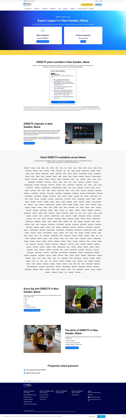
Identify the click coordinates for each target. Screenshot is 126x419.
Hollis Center (71, 207)
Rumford (94, 241)
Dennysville (33, 190)
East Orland (83, 193)
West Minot (74, 266)
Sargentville (90, 244)
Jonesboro (77, 210)
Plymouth (45, 238)
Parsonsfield (46, 235)
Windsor (69, 269)
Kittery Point (51, 213)
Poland (50, 238)
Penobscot (86, 235)
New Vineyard (29, 227)
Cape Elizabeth (31, 182)
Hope (77, 207)
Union (46, 261)
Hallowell (70, 204)
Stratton (34, 258)
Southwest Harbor (88, 252)
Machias (44, 218)
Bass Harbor (59, 170)
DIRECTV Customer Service (94, 392)
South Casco (89, 249)
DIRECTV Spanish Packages (30, 404)
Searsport (48, 246)
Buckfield (41, 179)
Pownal (77, 238)
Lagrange (58, 213)
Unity (50, 261)
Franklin (93, 199)
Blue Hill (69, 173)
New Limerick (75, 224)
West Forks (58, 266)
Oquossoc (61, 232)
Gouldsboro (81, 201)
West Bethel (97, 263)
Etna (100, 196)
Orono (75, 232)
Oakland (27, 232)
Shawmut (85, 246)
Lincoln (40, 215)
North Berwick (81, 227)
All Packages (27, 392)
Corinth (95, 184)
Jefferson (71, 210)
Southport (80, 252)
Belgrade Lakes (85, 170)
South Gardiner (38, 252)
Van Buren (55, 261)
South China (96, 249)
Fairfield (31, 199)
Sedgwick (73, 246)
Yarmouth (61, 272)
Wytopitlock (54, 272)
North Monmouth (34, 230)
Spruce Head (33, 255)
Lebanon (72, 213)
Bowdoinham (97, 173)
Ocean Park (33, 232)
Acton (47, 168)
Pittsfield (39, 238)
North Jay (26, 230)
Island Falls (28, 210)
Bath (65, 170)
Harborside (93, 204)
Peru (101, 235)
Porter (66, 238)
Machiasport (50, 218)
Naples (38, 168)
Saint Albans (40, 244)
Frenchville (39, 201)
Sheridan (92, 246)
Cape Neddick (39, 182)
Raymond (38, 241)
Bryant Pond (34, 179)
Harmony (100, 204)
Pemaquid (74, 235)
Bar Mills (53, 170)
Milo (71, 221)
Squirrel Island (41, 255)
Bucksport (46, 179)
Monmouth (87, 221)
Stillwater (77, 255)
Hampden (76, 204)
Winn (74, 269)
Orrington (81, 232)
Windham (63, 269)
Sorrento (67, 249)
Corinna (90, 184)
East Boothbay (34, 193)
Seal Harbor (35, 246)
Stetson (66, 255)
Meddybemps (37, 221)
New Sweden (98, 224)
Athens (85, 168)
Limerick (100, 213)
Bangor (41, 170)
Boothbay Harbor (83, 173)
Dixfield (48, 190)
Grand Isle (88, 201)
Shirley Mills (30, 249)
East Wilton (45, 196)
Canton (99, 179)
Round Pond (82, 241)
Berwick (27, 173)
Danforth (87, 187)
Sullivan (44, 258)
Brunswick (27, 179)
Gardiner (58, 201)
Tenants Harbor (77, 258)
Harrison (40, 207)
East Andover (91, 190)
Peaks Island (67, 235)
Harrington (33, 207)
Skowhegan (42, 249)
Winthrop (93, 269)
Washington (45, 263)
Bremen (37, 176)
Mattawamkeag (96, 218)
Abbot (43, 168)
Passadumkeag (54, 235)
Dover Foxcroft (60, 190)
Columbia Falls (70, 184)
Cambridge (82, 179)
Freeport (27, 201)
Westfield (42, 269)
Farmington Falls (59, 199)
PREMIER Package (28, 401)
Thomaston (85, 258)
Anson (75, 168)
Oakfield (100, 230)
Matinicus (88, 218)
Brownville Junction (96, 176)
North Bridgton (89, 227)
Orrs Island (87, 232)
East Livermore (50, 193)
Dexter (43, 190)
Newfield (43, 227)
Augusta (95, 168)
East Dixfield (43, 193)
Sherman (97, 246)
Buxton (72, 179)
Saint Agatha (33, 244)
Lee (76, 213)
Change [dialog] (32, 1)
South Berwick (73, 249)
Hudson (92, 207)
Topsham (28, 261)
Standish (54, 255)
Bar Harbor (46, 170)
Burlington (53, 179)
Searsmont (42, 246)
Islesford (56, 210)
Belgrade (78, 170)
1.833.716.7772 (50, 162)
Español (100, 1)
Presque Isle (83, 238)
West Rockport (28, 269)
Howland (87, 207)
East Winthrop (52, 196)
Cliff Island (58, 184)
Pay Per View (43, 399)
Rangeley (32, 241)
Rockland (63, 241)
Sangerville (83, 244)
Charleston (95, 182)
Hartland (45, 207)
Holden (65, 207)
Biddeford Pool (45, 173)
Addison (52, 168)
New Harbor (68, 224)
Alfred (61, 168)
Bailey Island (28, 170)
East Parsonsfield (91, 193)
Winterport (86, 269)
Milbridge (55, 221)
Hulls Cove (98, 207)
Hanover (87, 204)
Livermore (89, 215)
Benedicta (93, 170)
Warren (33, 263)
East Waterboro (37, 196)
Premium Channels (44, 395)
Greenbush (30, 204)
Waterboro (52, 263)
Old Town (55, 232)
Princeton (89, 238)
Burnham (59, 179)
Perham (92, 235)
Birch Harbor (59, 173)
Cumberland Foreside (56, 187)
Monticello (27, 224)
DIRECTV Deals (75, 395)
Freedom (99, 199)
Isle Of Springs (43, 210)
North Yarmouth (78, 230)
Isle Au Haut (35, 210)
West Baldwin (89, 263)
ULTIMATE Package (28, 399)
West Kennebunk (66, 266)
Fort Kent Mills (81, 199)
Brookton (75, 176)
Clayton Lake (51, 184)
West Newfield (82, 266)
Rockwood (75, 241)
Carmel (65, 182)
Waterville (65, 263)
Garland (63, 201)
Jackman (62, 210)
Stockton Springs (92, 255)
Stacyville (48, 255)
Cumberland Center (45, 187)
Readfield (44, 241)
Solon (61, 249)
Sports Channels (43, 392)
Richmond (50, 241)
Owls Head (93, 232)
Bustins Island (66, 179)
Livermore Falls (96, 215)
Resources (90, 395)
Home (25, 381)
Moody (33, 224)
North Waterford (69, 230)
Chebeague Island (28, 184)
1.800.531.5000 (68, 160)
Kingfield (40, 213)
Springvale (26, 255)
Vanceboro (61, 261)
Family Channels (43, 397)
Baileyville (35, 170)
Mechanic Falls (29, 221)
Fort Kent (74, 199)
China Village (44, 184)
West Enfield (42, 266)
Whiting (53, 269)
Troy (38, 261)
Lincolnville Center (55, 215)
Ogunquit (39, 232)
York (66, 272)
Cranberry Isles (29, 187)
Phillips (27, 238)
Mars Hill (83, 218)
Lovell (34, 218)
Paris (41, 235)
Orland (71, 232)
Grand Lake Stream (96, 201)
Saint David (47, 244)
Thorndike (92, 258)
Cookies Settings (92, 416)
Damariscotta (80, 187)
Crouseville (37, 187)
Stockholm (83, 255)
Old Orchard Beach (47, 232)
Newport (48, 227)
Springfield (96, 252)
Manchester (70, 218)
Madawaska (58, 218)
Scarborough (97, 244)
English (96, 1)
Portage (62, 238)
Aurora (100, 168)
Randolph (26, 241)
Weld (74, 263)
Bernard (98, 170)
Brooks (69, 176)
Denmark (27, 190)
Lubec (38, 218)
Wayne (70, 263)
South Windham (73, 252)
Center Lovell (81, 182)
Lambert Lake (65, 213)
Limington (35, 215)
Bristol (59, 176)
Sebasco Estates (61, 246)
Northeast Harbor (88, 230)
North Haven (97, 227)
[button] (63, 370)
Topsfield (98, 258)
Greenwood (58, 204)
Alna (65, 168)
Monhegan (80, 221)
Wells (78, 263)
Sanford (77, 244)
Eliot (82, 196)
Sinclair (36, 249)
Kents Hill (34, 213)
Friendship (46, 201)
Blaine (64, 173)
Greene (36, 204)
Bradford (27, 176)
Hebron (50, 207)
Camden (89, 179)
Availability (29, 381)
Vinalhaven (80, 261)
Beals (68, 170)
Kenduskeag (90, 210)
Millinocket (66, 221)
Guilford (64, 204)
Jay (66, 210)
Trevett (33, 261)
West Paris (89, 266)
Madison (64, 218)
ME (34, 381)
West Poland (96, 266)
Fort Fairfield (67, 199)
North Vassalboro (51, 230)
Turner (41, 261)
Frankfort (88, 199)
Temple (71, 258)
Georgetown (69, 201)
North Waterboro (60, 230)
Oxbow (99, 232)
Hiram (60, 207)
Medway (44, 221)
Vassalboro (68, 261)
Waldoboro (90, 261)
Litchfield (75, 215)
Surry (58, 258)
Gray (25, 204)
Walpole (28, 263)
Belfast (73, 170)
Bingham (52, 173)
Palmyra (36, 235)
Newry (53, 227)
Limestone (28, 215)
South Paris (46, 252)
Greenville (41, 204)
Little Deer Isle (82, 215)
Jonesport (83, 210)
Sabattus (100, 241)
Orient (66, 232)
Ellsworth (86, 196)
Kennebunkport (27, 213)
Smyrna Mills (56, 249)
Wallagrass (97, 261)
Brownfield (81, 176)
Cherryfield (36, 184)
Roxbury (88, 241)
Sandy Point (71, 244)
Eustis (74, 187)
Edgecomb (76, 196)
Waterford (58, 263)
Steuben (72, 255)
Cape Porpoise (47, 182)
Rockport (69, 241)
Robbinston (57, 241)
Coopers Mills (79, 184)
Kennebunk (97, 210)
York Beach (71, 272)
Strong (39, 258)
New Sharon (91, 224)
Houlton (82, 207)
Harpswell (27, 207)
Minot (75, 221)
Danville (92, 187)
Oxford (25, 235)
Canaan (94, 179)
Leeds (80, 213)
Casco (70, 182)
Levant (84, 213)
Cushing (65, 187)
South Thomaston (63, 252)
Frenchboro (33, 201)
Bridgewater (48, 176)
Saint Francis (55, 244)
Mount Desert (44, 224)
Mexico (49, 221)
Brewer (42, 176)
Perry (97, 235)
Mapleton (77, 218)
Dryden (72, 190)
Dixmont (54, 190)
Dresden (67, 190)
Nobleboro (58, 227)
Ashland (80, 168)
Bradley (32, 176)
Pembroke (80, 235)
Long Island (29, 218)
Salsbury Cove (63, 244)
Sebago (54, 246)
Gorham (75, 201)
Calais (77, 179)
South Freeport (30, 252)
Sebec (68, 246)
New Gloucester (60, 224)
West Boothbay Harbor (32, 266)
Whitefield (47, 269)
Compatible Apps (60, 392)
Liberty (95, 213)
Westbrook (35, 269)
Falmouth (37, 199)
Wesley (83, 263)
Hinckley (56, 207)
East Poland (99, 193)
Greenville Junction (49, 204)
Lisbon (62, 215)
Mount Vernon (51, 224)
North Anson (73, 227)
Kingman (33, 168)
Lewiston (90, 213)
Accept (101, 416)
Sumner (49, 258)
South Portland (54, 252)
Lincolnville (46, 215)
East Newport (75, 193)
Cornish (100, 184)
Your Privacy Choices (95, 397)
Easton (59, 196)
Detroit (38, 190)
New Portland (83, 224)
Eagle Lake (83, 190)
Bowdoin (90, 173)
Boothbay (75, 173)
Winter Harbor (80, 269)
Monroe (93, 221)
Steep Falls (60, 255)
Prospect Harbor (97, 238)
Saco (27, 244)
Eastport (64, 196)
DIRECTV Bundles (76, 392)
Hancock (82, 204)
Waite (85, 261)
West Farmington (50, 266)
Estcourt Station (93, 196)
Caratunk (55, 182)
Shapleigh (79, 246)
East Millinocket (67, 193)
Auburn (90, 168)
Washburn (39, 263)
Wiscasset (99, 269)
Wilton (58, 269)
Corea (85, 184)
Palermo (31, 235)
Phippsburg (33, 238)
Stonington (28, 258)
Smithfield (48, 249)
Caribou (60, 182)
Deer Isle (98, 187)
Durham (77, 190)
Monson (98, 221)
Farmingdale (43, 199)
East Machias (59, 193)
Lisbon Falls (68, 215)
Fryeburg (52, 201)
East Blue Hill (27, 193)
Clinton (64, 184)
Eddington (70, 196)
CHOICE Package (28, 397)
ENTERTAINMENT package (30, 395)
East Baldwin (98, 190)
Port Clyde (56, 238)
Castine (74, 182)
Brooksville (26, 168)
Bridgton (55, 176)
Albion (57, 168)
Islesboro (50, 210)
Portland (72, 238)
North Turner (42, 230)
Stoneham (99, 255)
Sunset (54, 258)
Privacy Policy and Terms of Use (94, 400)
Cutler (69, 187)
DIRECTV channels (48, 137)
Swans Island (64, 258)
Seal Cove (29, 246)
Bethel (32, 173)
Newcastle (36, 227)
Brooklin (65, 176)
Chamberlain (88, 182)
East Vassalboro (28, 196)
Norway (95, 230)
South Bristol (81, 249)
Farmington (50, 199)
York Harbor (78, 272)
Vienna (74, 261)
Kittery (45, 213)
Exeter (26, 199)
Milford (60, 221)
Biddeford (37, 173)
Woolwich (47, 272)
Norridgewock (65, 227)
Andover (70, 168)
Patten (61, 235)
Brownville (87, 176)
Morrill (37, 224)
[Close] (123, 416)
